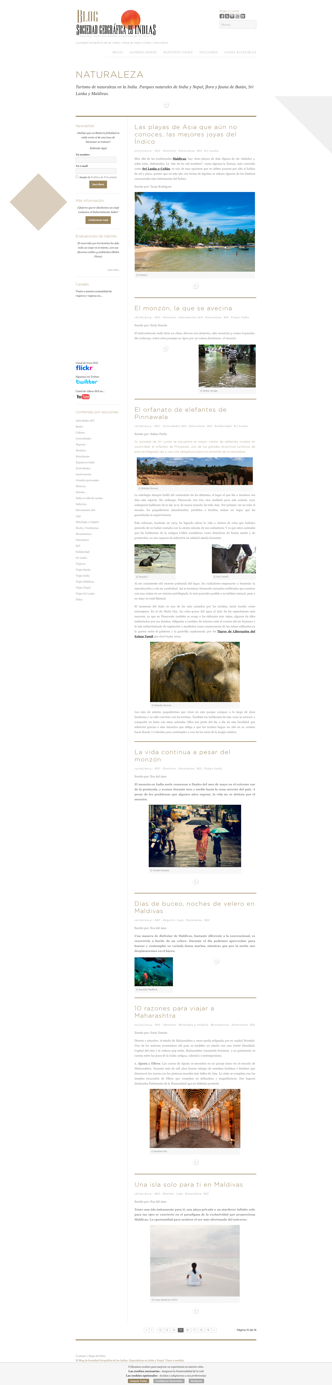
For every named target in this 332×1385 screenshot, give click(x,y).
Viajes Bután (83, 569)
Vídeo (79, 599)
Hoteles (168, 1193)
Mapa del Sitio (97, 1355)
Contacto (81, 1355)
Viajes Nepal (83, 587)
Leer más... (114, 269)
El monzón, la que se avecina (183, 308)
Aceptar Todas (138, 1381)
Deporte (169, 920)
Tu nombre (83, 154)
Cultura (80, 432)
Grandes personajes (87, 480)
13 (167, 1330)
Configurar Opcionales (169, 1381)
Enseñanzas (83, 456)
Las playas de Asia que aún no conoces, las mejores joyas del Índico (185, 134)
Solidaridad (223, 426)
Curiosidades (83, 438)
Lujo (180, 920)
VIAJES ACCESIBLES (240, 52)
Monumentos (220, 1024)
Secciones (208, 52)
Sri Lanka (211, 150)
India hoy (81, 504)
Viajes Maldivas (85, 581)
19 (208, 1330)
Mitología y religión (194, 1024)
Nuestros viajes (178, 52)
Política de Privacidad (104, 177)
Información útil (190, 317)
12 (160, 1330)
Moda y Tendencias (87, 527)
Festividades (83, 468)
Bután (79, 426)
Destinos (169, 150)
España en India (85, 462)
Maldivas (179, 158)
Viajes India (240, 317)
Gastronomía (83, 474)
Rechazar (196, 1381)
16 (187, 1330)
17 (194, 1330)
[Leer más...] (166, 105)
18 (201, 1330)
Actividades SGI (175, 426)
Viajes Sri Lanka (85, 593)
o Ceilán (156, 168)
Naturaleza (186, 150)
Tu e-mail (82, 165)
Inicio (117, 52)
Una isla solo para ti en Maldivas (188, 1185)
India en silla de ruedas (89, 498)
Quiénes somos (143, 52)
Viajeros (80, 563)
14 (174, 1330)
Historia (80, 486)
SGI (157, 150)
